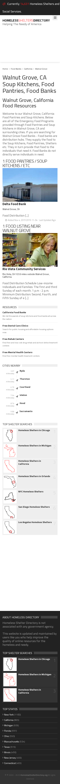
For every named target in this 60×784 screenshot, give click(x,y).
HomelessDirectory (26, 20)
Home (5, 68)
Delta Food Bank (14, 203)
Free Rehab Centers (13, 338)
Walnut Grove (41, 68)
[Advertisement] (30, 46)
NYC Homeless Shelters (30, 491)
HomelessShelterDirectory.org (33, 775)
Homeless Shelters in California (29, 462)
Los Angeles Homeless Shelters (35, 522)
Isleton (23, 395)
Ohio (6, 736)
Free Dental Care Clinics (15, 325)
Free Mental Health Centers (17, 352)
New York (9, 714)
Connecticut (10, 763)
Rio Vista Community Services (24, 268)
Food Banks (16, 68)
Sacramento (26, 411)
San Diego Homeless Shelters (34, 506)
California (28, 68)
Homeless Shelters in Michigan (34, 445)
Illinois (7, 752)
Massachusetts (11, 741)
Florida (7, 730)
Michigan (8, 725)
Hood (22, 403)
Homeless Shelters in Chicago (34, 430)
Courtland (25, 386)
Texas (7, 747)
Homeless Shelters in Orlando (34, 476)
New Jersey (10, 757)
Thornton (25, 378)
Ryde (22, 370)
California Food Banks (14, 312)
